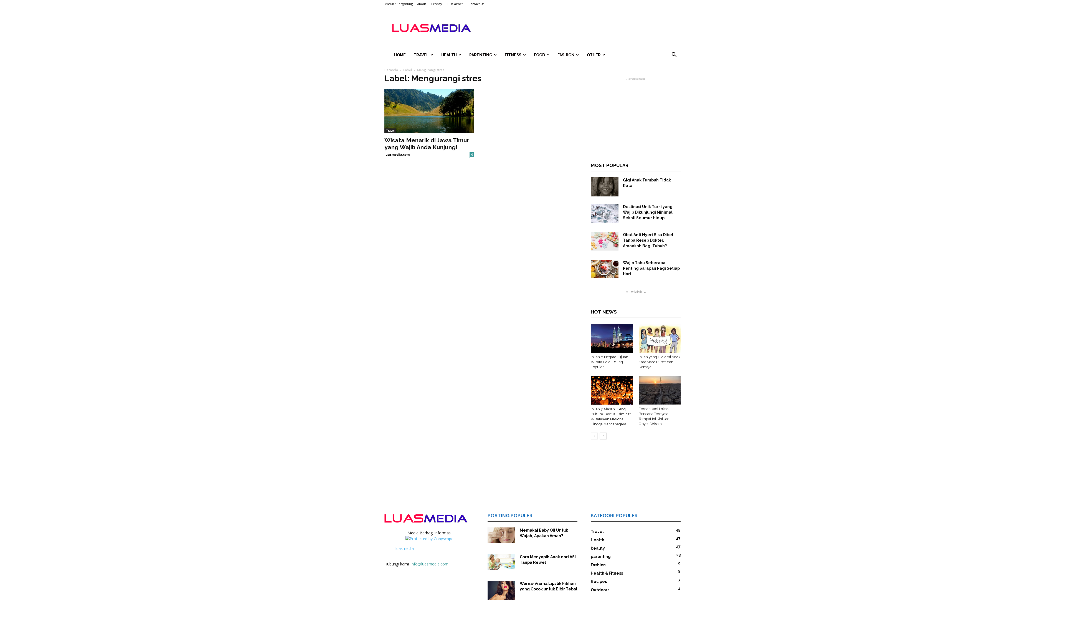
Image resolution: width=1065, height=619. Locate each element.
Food (539, 55)
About (421, 4)
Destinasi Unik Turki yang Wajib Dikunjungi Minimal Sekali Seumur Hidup (648, 212)
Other (594, 55)
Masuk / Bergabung (398, 4)
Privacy (436, 4)
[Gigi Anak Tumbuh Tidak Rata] (604, 186)
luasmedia (404, 548)
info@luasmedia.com (429, 564)
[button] (674, 55)
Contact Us (476, 4)
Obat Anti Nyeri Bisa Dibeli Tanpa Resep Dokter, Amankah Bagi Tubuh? (648, 240)
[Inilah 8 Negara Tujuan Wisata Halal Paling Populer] (612, 338)
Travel (421, 55)
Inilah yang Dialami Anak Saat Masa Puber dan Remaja (659, 362)
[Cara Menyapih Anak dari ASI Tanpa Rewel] (501, 562)
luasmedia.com (397, 154)
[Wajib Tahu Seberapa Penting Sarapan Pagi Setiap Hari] (604, 269)
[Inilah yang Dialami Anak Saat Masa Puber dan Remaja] (660, 338)
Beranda (391, 70)
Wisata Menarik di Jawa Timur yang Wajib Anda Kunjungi (426, 144)
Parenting (480, 55)
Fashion (565, 55)
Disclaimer (455, 4)
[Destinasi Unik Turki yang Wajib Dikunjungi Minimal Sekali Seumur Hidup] (604, 213)
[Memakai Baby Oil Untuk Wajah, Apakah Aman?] (501, 535)
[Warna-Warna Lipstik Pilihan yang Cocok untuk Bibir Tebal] (501, 590)
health (449, 55)
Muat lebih (634, 292)
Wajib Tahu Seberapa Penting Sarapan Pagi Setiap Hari (651, 268)
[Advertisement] (580, 28)
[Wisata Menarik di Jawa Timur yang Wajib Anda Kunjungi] (429, 111)
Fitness (513, 55)
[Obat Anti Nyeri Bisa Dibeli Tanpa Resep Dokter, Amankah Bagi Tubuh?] (604, 241)
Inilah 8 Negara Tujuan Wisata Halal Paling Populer (609, 362)
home (400, 55)
